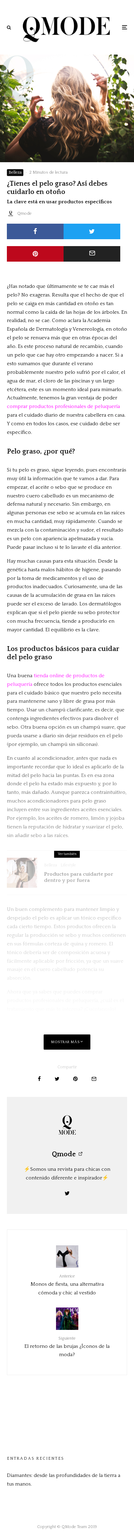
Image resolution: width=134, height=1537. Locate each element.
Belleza (15, 172)
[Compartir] (35, 231)
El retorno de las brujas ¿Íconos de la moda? (67, 1347)
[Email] (92, 254)
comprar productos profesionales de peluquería (63, 406)
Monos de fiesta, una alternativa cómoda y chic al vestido (67, 1284)
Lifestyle (68, 865)
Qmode (24, 213)
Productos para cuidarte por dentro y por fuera (78, 877)
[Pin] (35, 254)
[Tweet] (92, 231)
